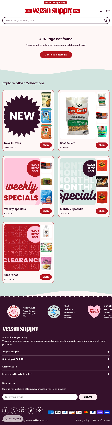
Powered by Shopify (37, 420)
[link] (46, 99)
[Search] (105, 20)
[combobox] (56, 20)
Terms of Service (101, 420)
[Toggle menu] (4, 11)
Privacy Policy (82, 420)
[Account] (101, 11)
